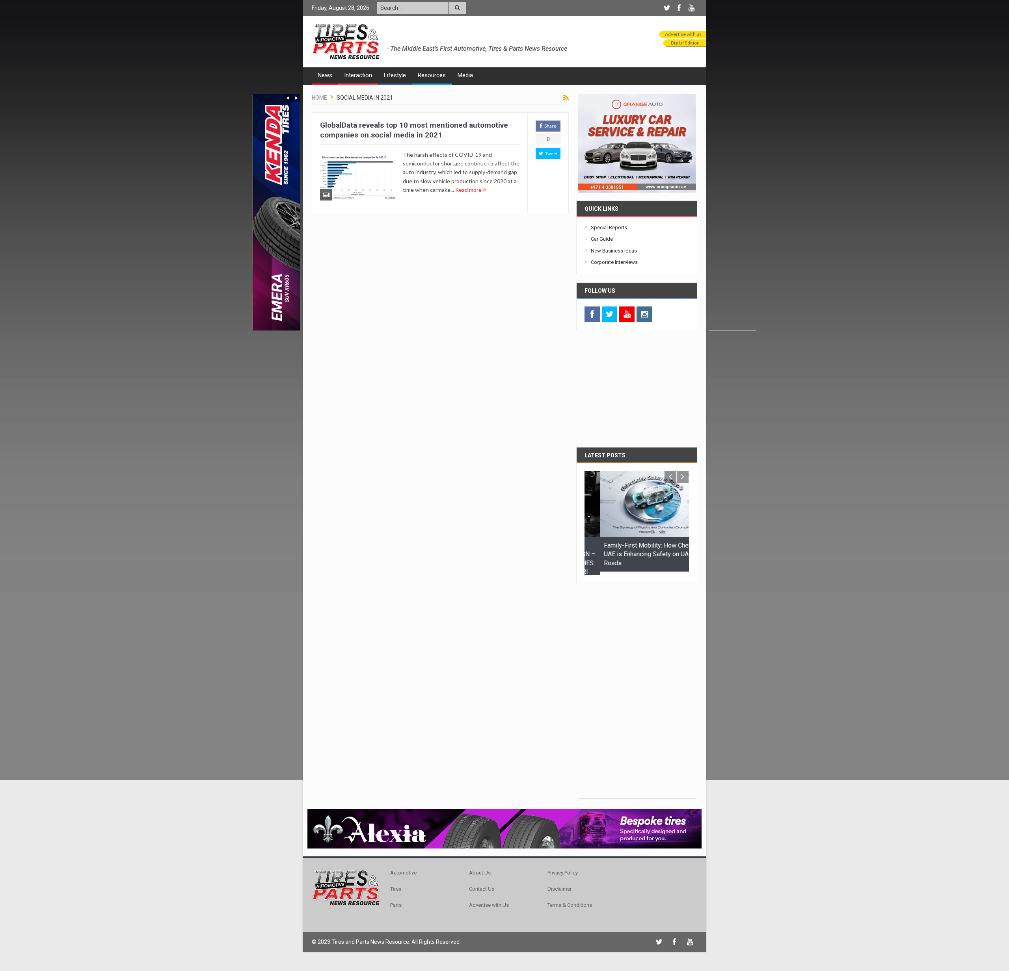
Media (465, 75)
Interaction (358, 75)
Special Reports (609, 227)
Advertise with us (683, 34)
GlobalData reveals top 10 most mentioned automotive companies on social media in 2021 (414, 130)
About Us (480, 870)
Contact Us (481, 886)
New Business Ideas (614, 251)
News (325, 75)
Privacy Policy (562, 870)
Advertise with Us (489, 902)
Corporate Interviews (614, 262)
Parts (396, 902)
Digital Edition (685, 43)
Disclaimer (559, 886)
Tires (395, 886)
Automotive (403, 870)
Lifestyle (395, 75)
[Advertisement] (732, 212)
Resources (432, 75)
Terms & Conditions (569, 902)
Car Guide (602, 239)
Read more (469, 189)
